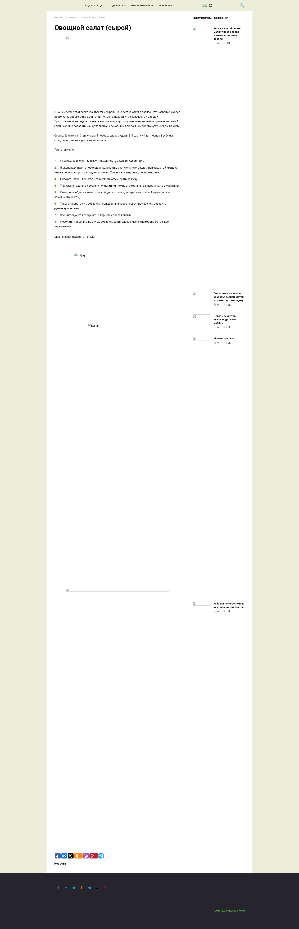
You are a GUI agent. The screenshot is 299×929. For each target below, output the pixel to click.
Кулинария (165, 5)
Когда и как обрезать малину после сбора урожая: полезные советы (227, 33)
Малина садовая (224, 338)
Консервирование (142, 5)
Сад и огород (93, 5)
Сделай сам (118, 5)
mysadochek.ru (236, 910)
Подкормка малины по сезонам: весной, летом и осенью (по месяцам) (229, 297)
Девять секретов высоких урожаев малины (225, 320)
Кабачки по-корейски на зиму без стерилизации (229, 605)
